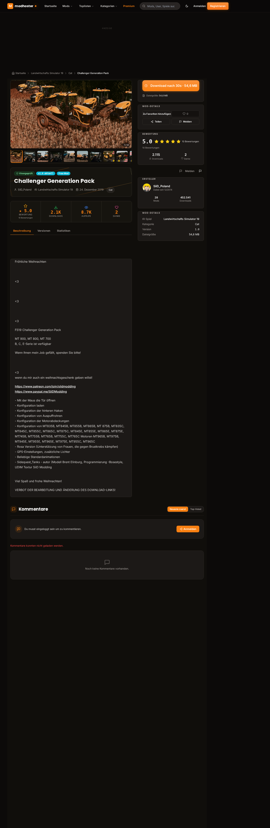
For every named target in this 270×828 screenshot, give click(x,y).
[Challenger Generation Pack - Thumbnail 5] (69, 156)
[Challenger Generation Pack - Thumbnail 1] (16, 156)
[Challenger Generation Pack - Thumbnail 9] (122, 156)
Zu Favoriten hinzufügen (156, 113)
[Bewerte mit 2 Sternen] (162, 141)
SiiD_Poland (161, 186)
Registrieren (218, 6)
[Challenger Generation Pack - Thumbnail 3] (43, 156)
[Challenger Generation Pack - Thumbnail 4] (56, 156)
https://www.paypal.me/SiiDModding (41, 391)
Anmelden (199, 6)
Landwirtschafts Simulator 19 (47, 73)
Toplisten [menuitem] (85, 6)
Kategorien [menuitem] (107, 6)
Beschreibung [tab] (22, 230)
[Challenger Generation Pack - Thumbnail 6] (82, 156)
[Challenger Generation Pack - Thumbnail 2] (29, 156)
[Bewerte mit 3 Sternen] (167, 141)
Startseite (50, 6)
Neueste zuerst (178, 509)
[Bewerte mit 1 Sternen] (156, 141)
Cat (70, 73)
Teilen (158, 121)
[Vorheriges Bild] (15, 114)
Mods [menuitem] (66, 6)
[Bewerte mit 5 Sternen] (179, 141)
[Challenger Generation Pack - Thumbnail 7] (96, 156)
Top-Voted (195, 509)
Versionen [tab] (43, 230)
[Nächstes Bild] (127, 114)
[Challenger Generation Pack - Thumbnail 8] (109, 156)
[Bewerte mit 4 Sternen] (173, 141)
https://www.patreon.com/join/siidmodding (45, 386)
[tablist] (71, 231)
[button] (71, 114)
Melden (187, 121)
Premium (129, 6)
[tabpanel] (71, 368)
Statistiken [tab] (63, 230)
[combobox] (160, 6)
